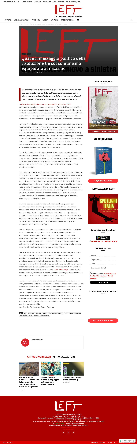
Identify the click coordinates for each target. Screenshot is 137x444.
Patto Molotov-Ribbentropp (55, 313)
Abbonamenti (27, 2)
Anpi (25, 313)
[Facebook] (32, 82)
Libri (54, 2)
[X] (38, 82)
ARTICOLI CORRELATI (39, 356)
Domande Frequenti (73, 2)
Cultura (54, 20)
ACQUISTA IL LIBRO (103, 181)
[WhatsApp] (44, 82)
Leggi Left (37, 2)
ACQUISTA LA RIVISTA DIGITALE (103, 131)
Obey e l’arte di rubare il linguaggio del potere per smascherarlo (50, 380)
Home (20, 24)
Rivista (8, 20)
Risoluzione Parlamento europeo (72, 313)
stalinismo (36, 315)
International (67, 20)
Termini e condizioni (68, 427)
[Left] (68, 11)
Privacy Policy (68, 429)
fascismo (38, 313)
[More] (50, 82)
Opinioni (26, 24)
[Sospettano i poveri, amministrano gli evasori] (73, 369)
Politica (29, 54)
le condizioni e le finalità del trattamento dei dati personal (103, 276)
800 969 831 (59, 423)
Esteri (45, 20)
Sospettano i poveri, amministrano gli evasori (72, 379)
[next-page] (23, 390)
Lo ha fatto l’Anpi (61, 270)
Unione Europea (45, 315)
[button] (131, 20)
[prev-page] (20, 390)
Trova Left (47, 2)
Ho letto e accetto (103, 276)
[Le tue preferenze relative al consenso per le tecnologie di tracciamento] (127, 441)
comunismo (31, 313)
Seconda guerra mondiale (26, 315)
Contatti (61, 2)
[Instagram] (68, 432)
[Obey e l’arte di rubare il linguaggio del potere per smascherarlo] (51, 369)
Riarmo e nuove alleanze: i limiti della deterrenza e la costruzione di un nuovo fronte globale (29, 382)
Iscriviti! (103, 282)
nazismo (45, 313)
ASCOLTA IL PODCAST (103, 320)
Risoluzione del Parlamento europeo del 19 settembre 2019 (45, 104)
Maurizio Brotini (27, 72)
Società (36, 20)
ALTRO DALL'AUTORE (64, 356)
